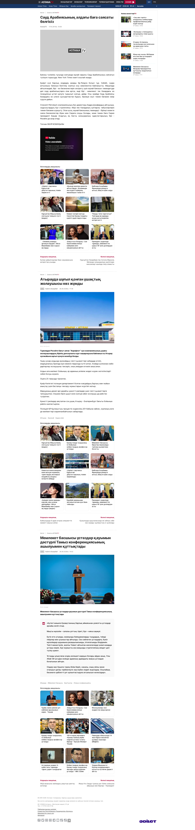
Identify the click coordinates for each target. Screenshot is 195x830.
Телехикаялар (90, 2)
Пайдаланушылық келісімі (47, 809)
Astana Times (42, 6)
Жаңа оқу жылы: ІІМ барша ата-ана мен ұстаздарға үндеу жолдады (143, 56)
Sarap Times (53, 6)
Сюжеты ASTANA (53, 12)
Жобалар (78, 2)
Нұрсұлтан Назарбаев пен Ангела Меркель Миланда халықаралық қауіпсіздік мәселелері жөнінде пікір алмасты (97, 262)
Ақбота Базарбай (51, 289)
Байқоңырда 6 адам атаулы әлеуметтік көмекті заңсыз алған (56, 522)
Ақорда (43, 683)
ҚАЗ (149, 2)
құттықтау (68, 683)
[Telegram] (54, 820)
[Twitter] (43, 820)
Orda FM (119, 2)
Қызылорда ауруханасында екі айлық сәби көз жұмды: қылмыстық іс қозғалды (97, 522)
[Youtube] (58, 820)
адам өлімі (60, 418)
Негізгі (42, 12)
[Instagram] (47, 820)
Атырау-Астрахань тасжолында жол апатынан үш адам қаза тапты (143, 44)
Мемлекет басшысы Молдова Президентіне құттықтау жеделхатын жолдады (142, 70)
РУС (154, 2)
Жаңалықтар (66, 2)
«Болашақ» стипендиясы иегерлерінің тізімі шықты (143, 33)
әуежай (51, 418)
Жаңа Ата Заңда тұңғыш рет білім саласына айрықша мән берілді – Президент (96, 785)
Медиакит (41, 815)
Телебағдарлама (106, 2)
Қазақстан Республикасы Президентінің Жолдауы (55, 811)
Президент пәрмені (94, 6)
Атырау (43, 418)
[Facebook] (39, 820)
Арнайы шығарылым (78, 6)
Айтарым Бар (64, 6)
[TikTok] (62, 820)
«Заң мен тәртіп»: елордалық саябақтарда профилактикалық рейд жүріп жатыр (142, 21)
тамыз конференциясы (83, 683)
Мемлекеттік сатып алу (46, 813)
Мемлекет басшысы (56, 683)
